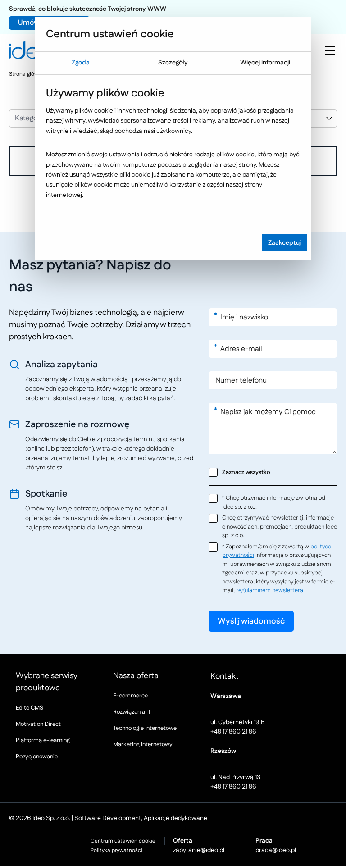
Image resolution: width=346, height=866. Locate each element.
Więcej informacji (265, 62)
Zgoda (81, 62)
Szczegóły (172, 62)
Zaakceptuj (284, 242)
